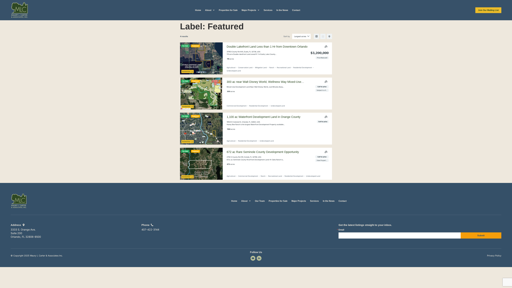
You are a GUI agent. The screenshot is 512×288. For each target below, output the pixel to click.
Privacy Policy (494, 255)
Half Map (329, 36)
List (323, 36)
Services (268, 10)
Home (198, 10)
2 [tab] (201, 72)
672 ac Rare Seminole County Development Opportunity (263, 152)
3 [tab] (203, 72)
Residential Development (302, 68)
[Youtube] (253, 258)
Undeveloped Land (234, 71)
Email (341, 230)
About (208, 10)
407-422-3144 (150, 229)
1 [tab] (198, 72)
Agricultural (231, 68)
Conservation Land (245, 68)
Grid (316, 36)
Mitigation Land (261, 68)
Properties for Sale (228, 10)
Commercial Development (237, 106)
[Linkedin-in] (259, 258)
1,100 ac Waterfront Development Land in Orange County (263, 117)
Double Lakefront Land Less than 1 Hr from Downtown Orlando (267, 46)
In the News (282, 10)
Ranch (271, 68)
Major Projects (249, 10)
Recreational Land (284, 68)
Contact (296, 10)
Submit (481, 235)
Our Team (260, 201)
